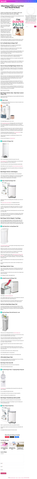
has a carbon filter (17, 132)
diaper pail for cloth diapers (6, 202)
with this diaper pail (17, 332)
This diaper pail (3, 388)
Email (2, 466)
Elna (13, 9)
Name (2, 463)
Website (2, 469)
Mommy (12, 4)
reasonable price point (5, 123)
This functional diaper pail (5, 245)
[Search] (35, 26)
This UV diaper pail (4, 161)
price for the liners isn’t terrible (17, 166)
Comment (2, 453)
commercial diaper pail (9, 295)
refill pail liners (12, 138)
